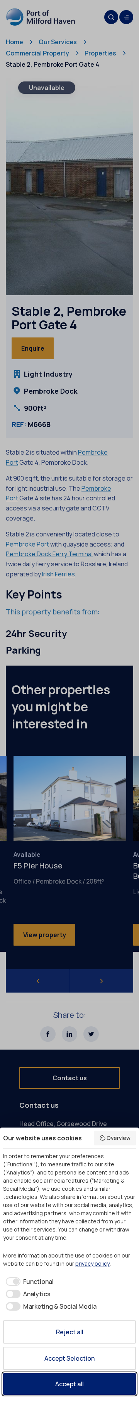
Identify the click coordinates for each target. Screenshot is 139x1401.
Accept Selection (69, 1358)
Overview (119, 1138)
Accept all (69, 1384)
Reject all (69, 1332)
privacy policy (92, 1263)
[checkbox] (28, 1281)
